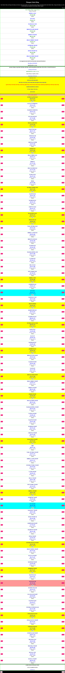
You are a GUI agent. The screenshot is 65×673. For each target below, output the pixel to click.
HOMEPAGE (32, 669)
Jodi (1, 98)
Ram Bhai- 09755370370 (32, 69)
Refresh (32, 16)
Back (1, 672)
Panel (63, 98)
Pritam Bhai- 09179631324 (32, 75)
